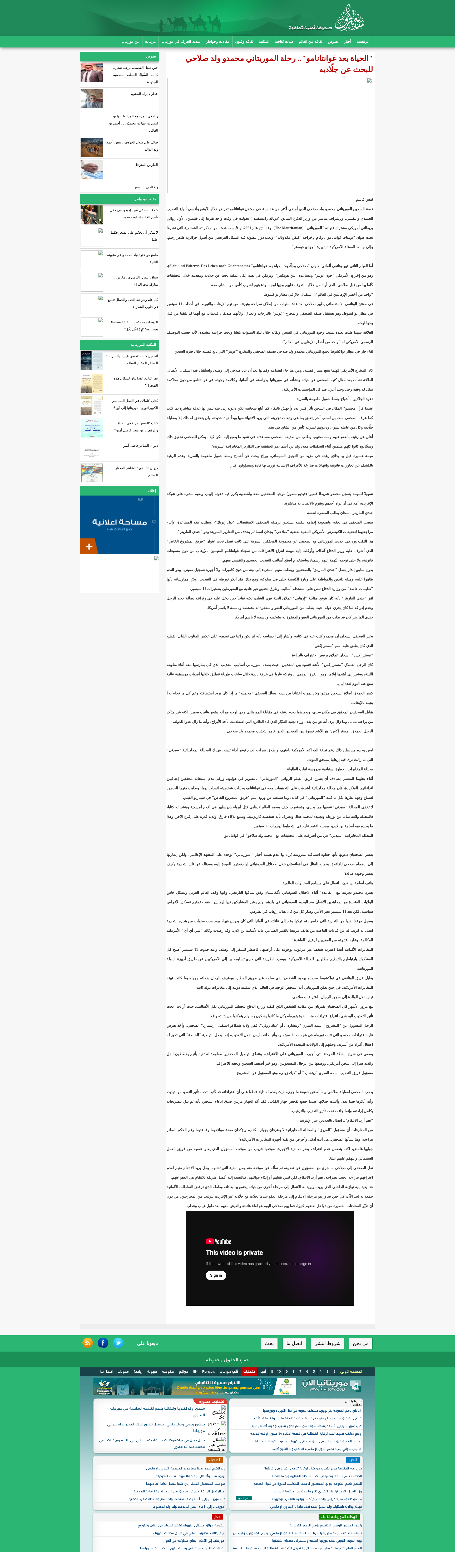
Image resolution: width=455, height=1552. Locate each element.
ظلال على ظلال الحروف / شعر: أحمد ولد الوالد (132, 145)
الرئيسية (363, 42)
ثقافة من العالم (310, 42)
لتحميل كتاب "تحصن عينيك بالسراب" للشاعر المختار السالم (132, 359)
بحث (269, 1343)
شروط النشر (327, 1343)
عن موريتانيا (130, 42)
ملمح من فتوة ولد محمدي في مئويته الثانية (132, 258)
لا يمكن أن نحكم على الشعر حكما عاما (134, 236)
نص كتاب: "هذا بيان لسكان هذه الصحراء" (136, 381)
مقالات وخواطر (218, 42)
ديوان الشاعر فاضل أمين (140, 446)
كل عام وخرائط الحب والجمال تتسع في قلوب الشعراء (133, 303)
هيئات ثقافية (284, 42)
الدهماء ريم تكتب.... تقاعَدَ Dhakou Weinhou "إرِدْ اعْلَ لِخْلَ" (134, 325)
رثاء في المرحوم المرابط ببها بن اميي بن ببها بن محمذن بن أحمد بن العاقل (133, 123)
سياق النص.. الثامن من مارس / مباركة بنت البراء (136, 280)
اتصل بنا (294, 1343)
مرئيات (150, 42)
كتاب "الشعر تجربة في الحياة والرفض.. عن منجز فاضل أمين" (136, 426)
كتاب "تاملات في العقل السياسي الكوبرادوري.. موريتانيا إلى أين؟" (135, 404)
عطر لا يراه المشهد (144, 94)
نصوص (333, 42)
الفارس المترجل (146, 165)
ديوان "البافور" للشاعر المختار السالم (136, 471)
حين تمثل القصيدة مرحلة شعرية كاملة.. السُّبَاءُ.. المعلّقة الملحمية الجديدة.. (135, 75)
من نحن (361, 1343)
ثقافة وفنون (244, 42)
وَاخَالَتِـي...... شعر (146, 187)
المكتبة (264, 42)
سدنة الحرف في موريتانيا (180, 42)
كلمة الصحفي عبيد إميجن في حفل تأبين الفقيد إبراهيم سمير (134, 213)
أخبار (347, 42)
